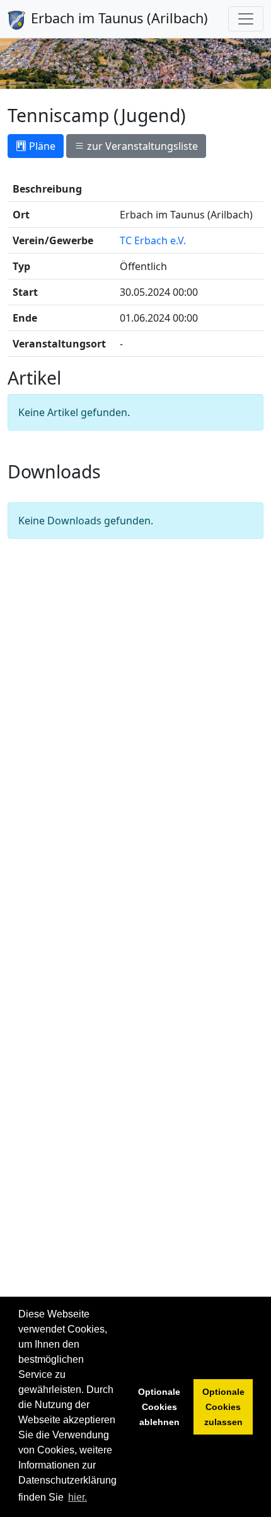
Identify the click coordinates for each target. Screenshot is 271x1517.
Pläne (40, 146)
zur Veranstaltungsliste (141, 146)
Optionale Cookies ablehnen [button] (159, 1407)
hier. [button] (77, 1497)
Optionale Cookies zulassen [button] (223, 1407)
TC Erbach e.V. (153, 240)
